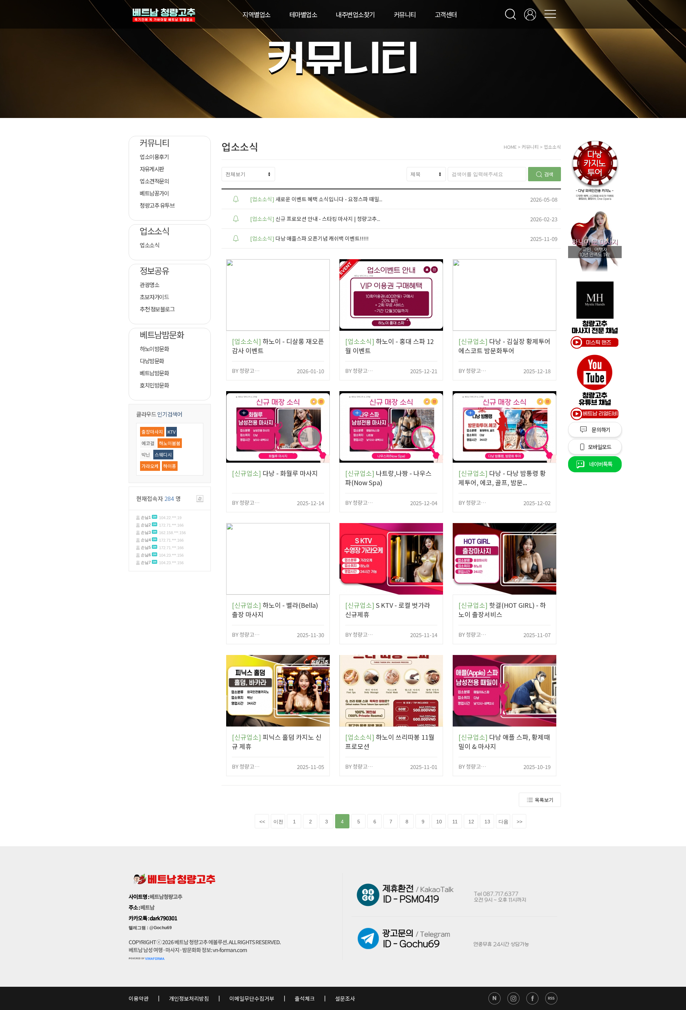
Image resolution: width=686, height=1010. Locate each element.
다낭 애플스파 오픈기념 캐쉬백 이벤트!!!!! (309, 238)
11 (455, 821)
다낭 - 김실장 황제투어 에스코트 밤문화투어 (504, 345)
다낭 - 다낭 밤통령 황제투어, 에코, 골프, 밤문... (502, 477)
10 (439, 821)
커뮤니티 (405, 14)
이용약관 (139, 998)
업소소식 (552, 146)
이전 (278, 821)
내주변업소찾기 (355, 14)
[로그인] (530, 14)
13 (487, 821)
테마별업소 (303, 14)
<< (262, 821)
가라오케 (150, 466)
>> (519, 821)
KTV (171, 431)
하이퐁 (169, 466)
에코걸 (147, 443)
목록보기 (544, 799)
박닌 (145, 454)
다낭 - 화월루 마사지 (275, 473)
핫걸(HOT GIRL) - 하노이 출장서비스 (502, 609)
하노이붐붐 (169, 443)
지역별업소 (256, 14)
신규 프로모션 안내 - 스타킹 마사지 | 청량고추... (315, 218)
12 (471, 821)
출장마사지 (152, 431)
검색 (548, 174)
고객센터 (446, 14)
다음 (503, 821)
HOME (510, 146)
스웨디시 (163, 454)
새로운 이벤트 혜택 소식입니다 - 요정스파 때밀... (316, 199)
